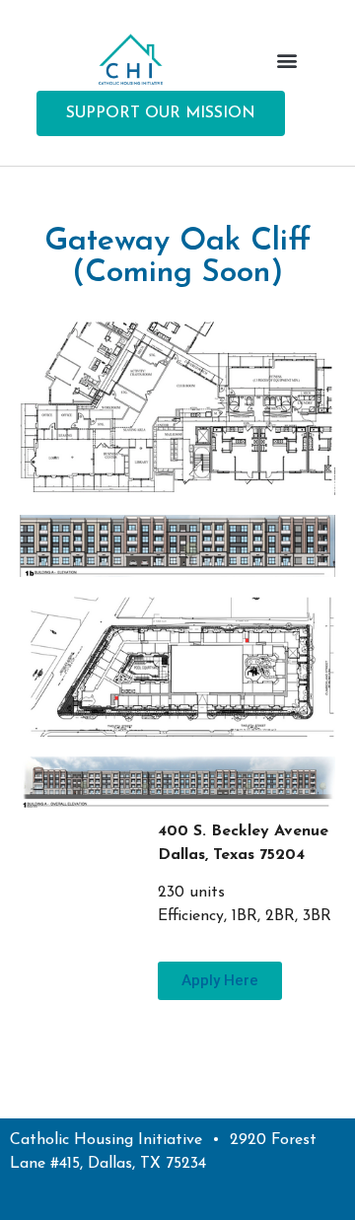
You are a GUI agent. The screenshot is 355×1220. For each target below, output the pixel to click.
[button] (286, 59)
